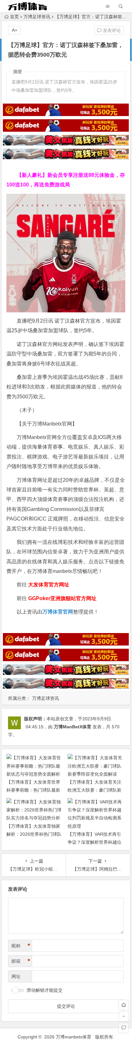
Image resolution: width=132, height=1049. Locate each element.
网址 (16, 976)
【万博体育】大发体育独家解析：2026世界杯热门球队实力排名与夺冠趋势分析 (34, 834)
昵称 (21, 945)
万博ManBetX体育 (72, 726)
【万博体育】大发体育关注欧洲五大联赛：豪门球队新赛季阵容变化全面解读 (94, 790)
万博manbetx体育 (73, 1036)
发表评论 (111, 30)
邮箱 (21, 961)
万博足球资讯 (36, 16)
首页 (14, 16)
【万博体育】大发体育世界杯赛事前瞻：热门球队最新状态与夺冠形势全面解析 (33, 790)
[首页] (124, 1005)
